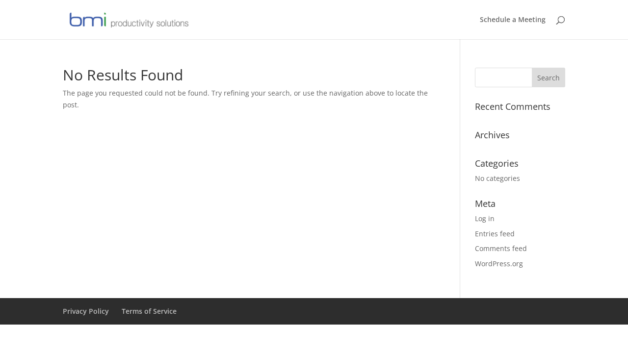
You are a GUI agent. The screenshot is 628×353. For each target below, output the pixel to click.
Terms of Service (149, 311)
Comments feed (501, 248)
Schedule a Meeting (513, 20)
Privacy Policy (86, 311)
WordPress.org (499, 263)
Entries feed (495, 233)
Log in (485, 218)
